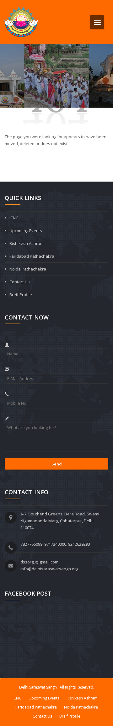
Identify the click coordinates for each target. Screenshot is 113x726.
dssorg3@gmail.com (39, 562)
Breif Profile (20, 294)
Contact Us (19, 282)
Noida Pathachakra (27, 269)
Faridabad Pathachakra (31, 256)
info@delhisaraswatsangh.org (49, 569)
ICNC (13, 218)
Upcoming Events (25, 230)
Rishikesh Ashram (26, 243)
